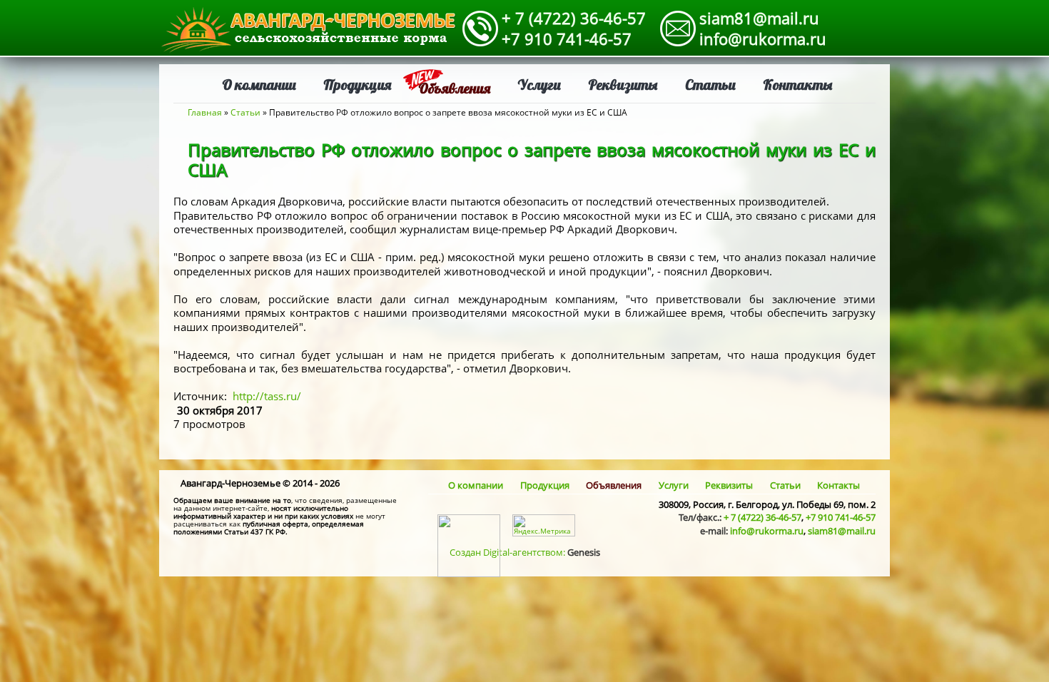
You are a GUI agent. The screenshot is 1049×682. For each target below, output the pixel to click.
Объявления (454, 88)
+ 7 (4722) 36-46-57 (574, 18)
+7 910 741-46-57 (567, 38)
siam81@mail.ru (759, 18)
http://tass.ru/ (267, 396)
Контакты (798, 84)
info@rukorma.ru (762, 38)
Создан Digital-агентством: (525, 552)
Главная (205, 112)
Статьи (710, 84)
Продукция (357, 84)
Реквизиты (623, 84)
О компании (259, 84)
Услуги (539, 84)
